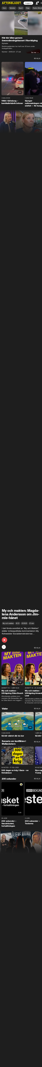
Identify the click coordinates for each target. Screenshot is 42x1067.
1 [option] (3, 647)
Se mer (33, 52)
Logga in (28, 3)
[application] (21, 23)
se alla (37, 58)
